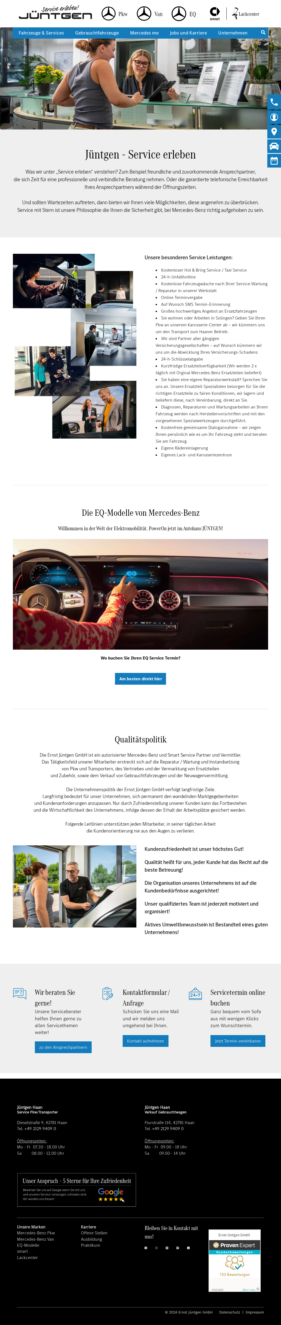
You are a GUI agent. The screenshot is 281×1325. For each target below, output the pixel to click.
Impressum (254, 1312)
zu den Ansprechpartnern (63, 1047)
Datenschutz (230, 1312)
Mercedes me (144, 33)
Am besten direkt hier (140, 679)
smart (22, 1251)
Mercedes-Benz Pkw (36, 1233)
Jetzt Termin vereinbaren (238, 1041)
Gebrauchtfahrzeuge (97, 33)
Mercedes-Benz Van (35, 1239)
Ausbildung (91, 1239)
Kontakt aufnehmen (145, 1041)
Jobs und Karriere (188, 33)
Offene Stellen (94, 1233)
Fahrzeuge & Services (41, 33)
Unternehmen (233, 33)
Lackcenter (27, 1257)
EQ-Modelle (28, 1245)
